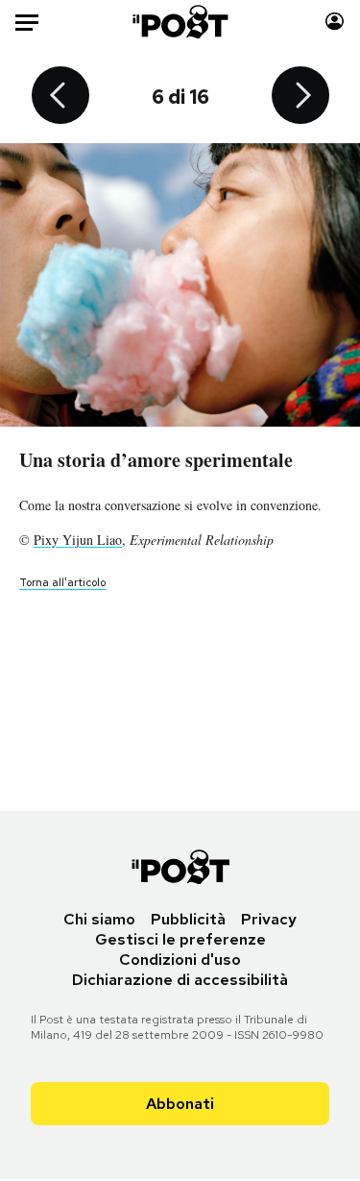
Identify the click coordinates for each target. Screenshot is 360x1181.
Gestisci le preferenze (180, 939)
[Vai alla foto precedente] (60, 97)
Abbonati (180, 1104)
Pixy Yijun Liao (78, 539)
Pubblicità (188, 919)
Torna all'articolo (62, 582)
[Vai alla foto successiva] (300, 97)
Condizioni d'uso (180, 959)
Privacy (269, 919)
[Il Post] (179, 21)
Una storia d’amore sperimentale (156, 460)
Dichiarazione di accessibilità (180, 980)
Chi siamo (99, 919)
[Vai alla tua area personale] (334, 22)
